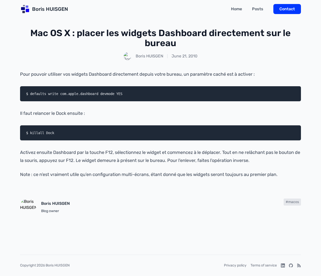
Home (236, 9)
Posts (257, 9)
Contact (287, 9)
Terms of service (264, 265)
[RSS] (299, 265)
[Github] (291, 265)
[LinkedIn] (283, 265)
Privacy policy (235, 265)
